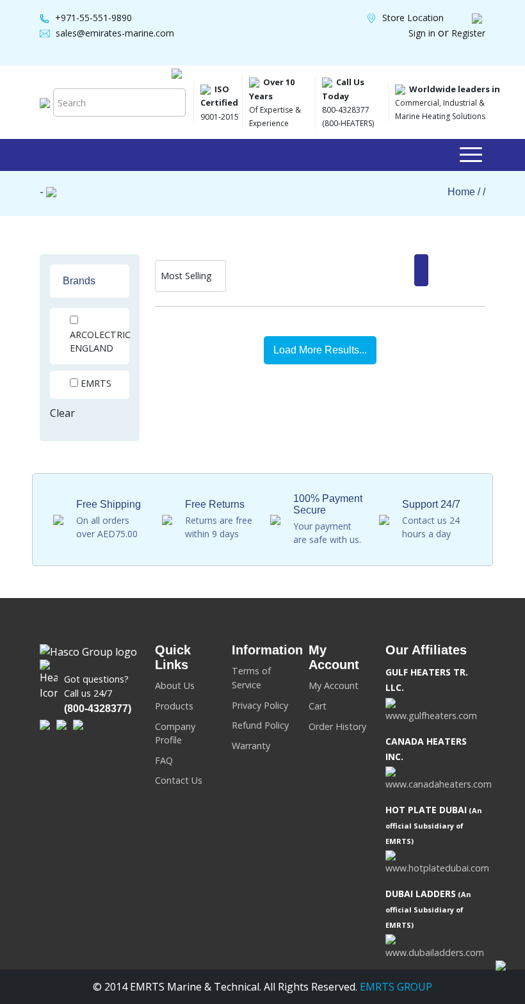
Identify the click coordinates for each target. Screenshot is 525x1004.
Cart (318, 706)
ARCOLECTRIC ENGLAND (100, 341)
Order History (337, 726)
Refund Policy (260, 725)
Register (468, 33)
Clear (62, 413)
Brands (79, 280)
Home (461, 191)
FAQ (164, 760)
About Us (175, 685)
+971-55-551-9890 (93, 18)
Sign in (423, 33)
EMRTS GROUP (394, 987)
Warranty (251, 746)
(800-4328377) (97, 708)
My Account (334, 685)
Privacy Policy (260, 705)
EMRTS (96, 383)
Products (174, 706)
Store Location (413, 18)
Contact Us (178, 780)
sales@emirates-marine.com (115, 33)
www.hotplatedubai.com (437, 868)
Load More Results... (320, 349)
